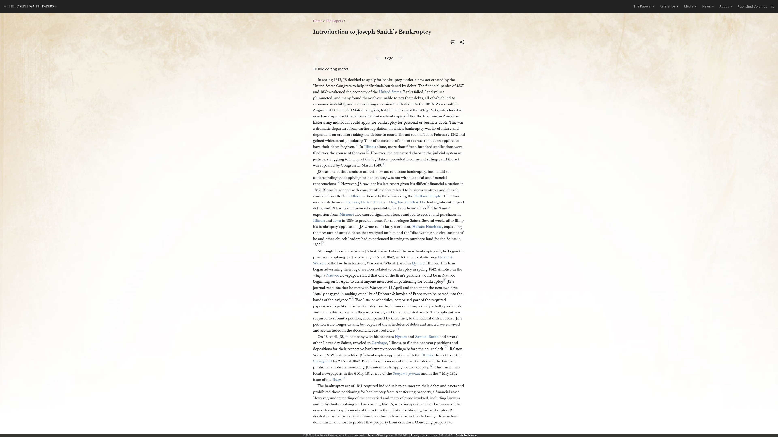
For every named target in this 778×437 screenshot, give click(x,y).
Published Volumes (752, 6)
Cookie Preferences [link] (466, 435)
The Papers (334, 20)
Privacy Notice (419, 435)
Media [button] (688, 6)
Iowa (337, 220)
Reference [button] (667, 6)
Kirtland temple (427, 196)
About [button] (724, 6)
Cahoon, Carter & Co (364, 202)
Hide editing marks (332, 69)
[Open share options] (462, 42)
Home (317, 20)
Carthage (379, 342)
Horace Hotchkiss (427, 226)
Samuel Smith (427, 336)
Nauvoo (332, 275)
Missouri (346, 214)
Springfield (322, 361)
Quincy (418, 263)
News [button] (706, 6)
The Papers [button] (642, 6)
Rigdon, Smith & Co (408, 202)
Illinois (370, 146)
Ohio (355, 196)
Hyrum (401, 336)
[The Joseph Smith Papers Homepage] (30, 7)
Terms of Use (375, 435)
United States (390, 91)
